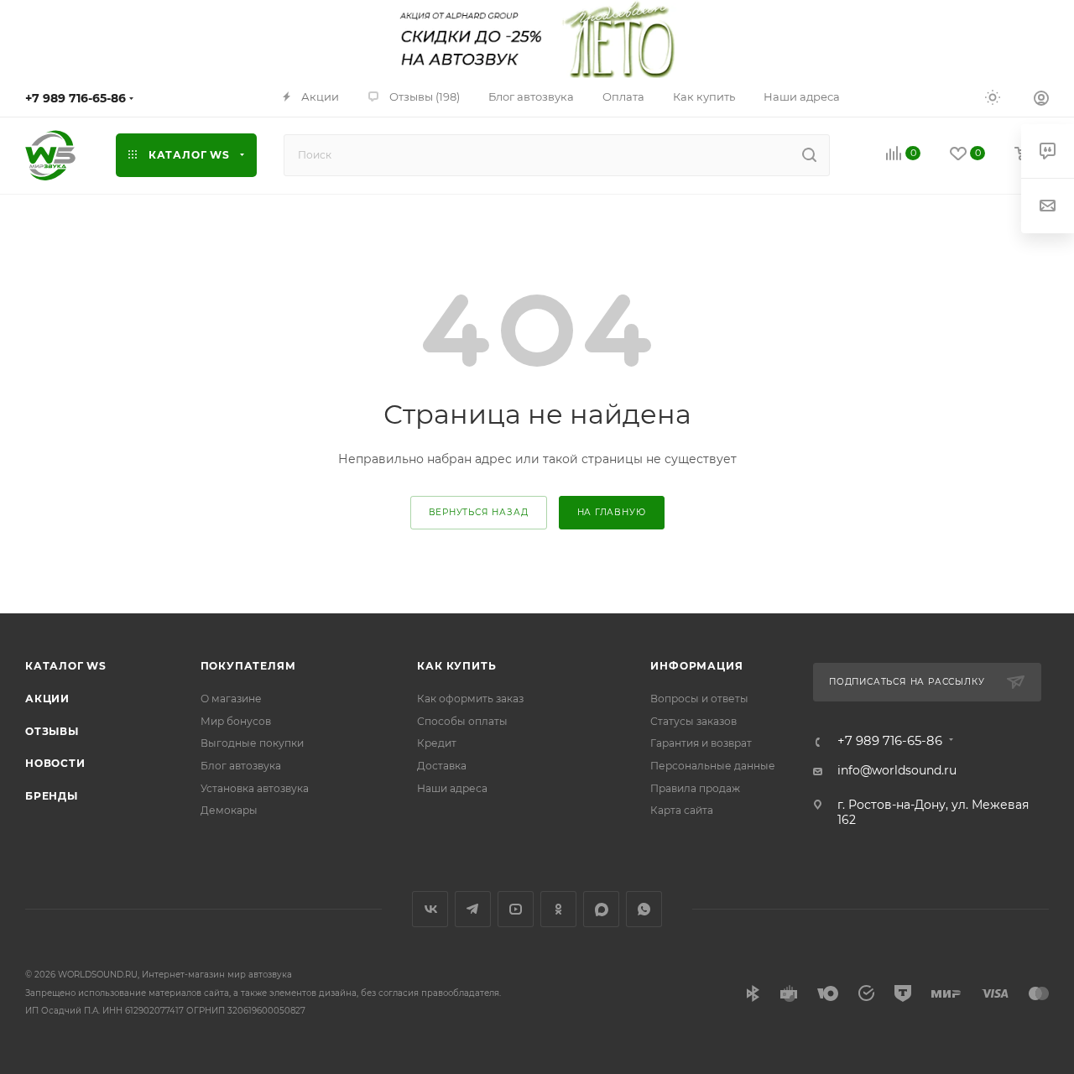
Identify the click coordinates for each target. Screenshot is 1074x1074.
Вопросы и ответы (699, 698)
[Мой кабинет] (1041, 100)
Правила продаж (695, 788)
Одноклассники (558, 909)
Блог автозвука (241, 765)
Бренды (51, 796)
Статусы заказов (693, 721)
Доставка (442, 765)
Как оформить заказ (470, 698)
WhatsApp (644, 909)
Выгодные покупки (252, 743)
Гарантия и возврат (701, 743)
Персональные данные (712, 765)
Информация (696, 666)
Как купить (456, 666)
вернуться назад (479, 512)
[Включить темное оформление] (992, 96)
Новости (55, 763)
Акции (47, 698)
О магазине (231, 698)
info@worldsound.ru (897, 770)
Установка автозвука (255, 788)
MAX (601, 909)
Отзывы (52, 731)
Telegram (473, 909)
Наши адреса (452, 788)
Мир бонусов (236, 721)
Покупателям (248, 666)
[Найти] (809, 155)
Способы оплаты (462, 721)
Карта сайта (681, 810)
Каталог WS (66, 666)
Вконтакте (430, 909)
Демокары (229, 810)
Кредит (436, 743)
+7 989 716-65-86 (75, 98)
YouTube (516, 909)
